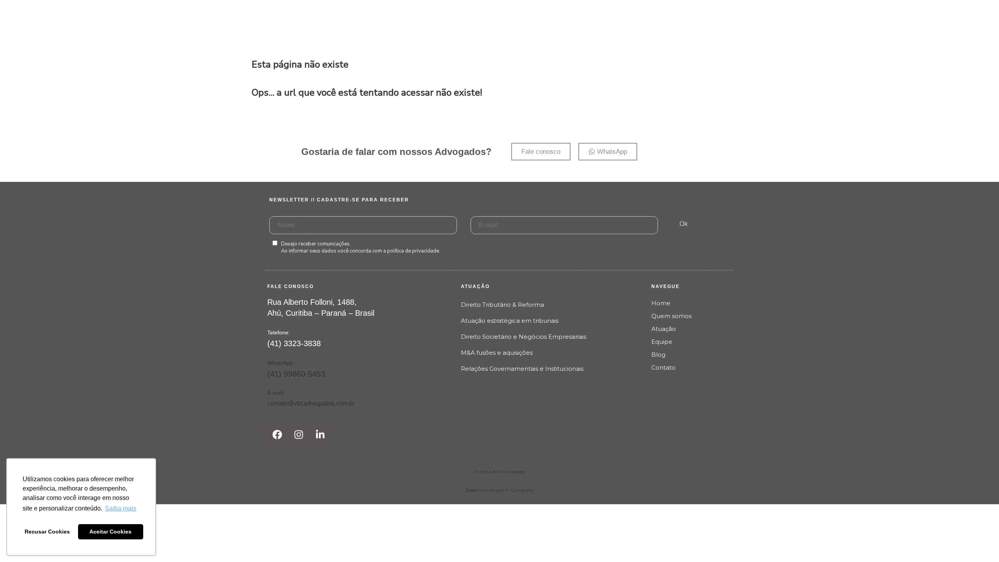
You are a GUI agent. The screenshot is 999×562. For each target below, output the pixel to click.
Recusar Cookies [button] (47, 531)
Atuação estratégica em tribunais (509, 320)
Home (660, 303)
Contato (663, 367)
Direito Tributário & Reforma (502, 304)
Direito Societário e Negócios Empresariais (523, 336)
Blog (658, 354)
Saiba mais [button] (120, 508)
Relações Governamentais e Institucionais (522, 368)
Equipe (661, 341)
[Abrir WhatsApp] (979, 542)
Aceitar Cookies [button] (110, 531)
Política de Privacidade (500, 472)
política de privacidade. (413, 250)
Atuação (663, 329)
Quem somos (671, 316)
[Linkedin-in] (320, 434)
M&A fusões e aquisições (497, 352)
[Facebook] (277, 434)
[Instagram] (298, 434)
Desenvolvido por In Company (500, 490)
